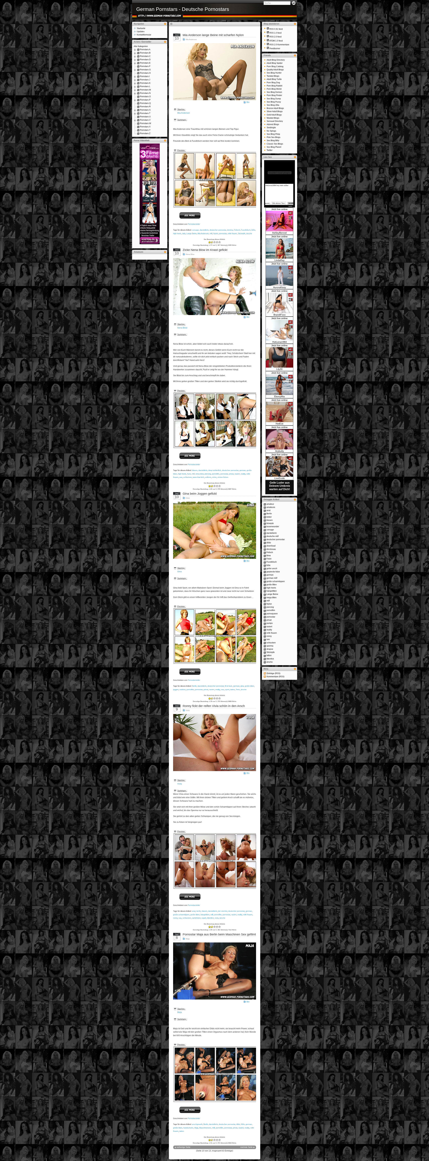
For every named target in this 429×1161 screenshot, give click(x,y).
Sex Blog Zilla (273, 105)
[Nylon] (265, 604)
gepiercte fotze (273, 572)
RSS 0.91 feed (276, 29)
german (242, 470)
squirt (204, 918)
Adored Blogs (273, 124)
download (270, 546)
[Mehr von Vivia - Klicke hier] (190, 899)
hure (189, 474)
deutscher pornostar (218, 230)
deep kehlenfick (214, 470)
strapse (269, 649)
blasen (194, 470)
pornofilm (215, 474)
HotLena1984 (279, 342)
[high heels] (265, 588)
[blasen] (265, 520)
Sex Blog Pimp (273, 134)
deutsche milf (272, 536)
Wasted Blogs (273, 118)
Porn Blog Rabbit (274, 86)
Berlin (194, 686)
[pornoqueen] (265, 613)
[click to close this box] (165, 24)
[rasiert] (265, 626)
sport (227, 690)
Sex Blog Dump (274, 99)
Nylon (215, 233)
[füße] (265, 565)
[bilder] (265, 517)
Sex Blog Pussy (274, 102)
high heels (177, 233)
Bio (248, 102)
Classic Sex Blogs (275, 144)
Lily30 (279, 369)
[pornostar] (265, 617)
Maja (188, 939)
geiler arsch (271, 568)
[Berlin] (265, 513)
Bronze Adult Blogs (275, 108)
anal (193, 911)
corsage (195, 230)
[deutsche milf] (265, 536)
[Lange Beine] (265, 594)
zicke (214, 477)
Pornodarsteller (194, 224)
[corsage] (265, 530)
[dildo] (265, 542)
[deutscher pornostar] (265, 539)
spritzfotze (196, 918)
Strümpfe (241, 233)
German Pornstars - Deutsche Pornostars (182, 9)
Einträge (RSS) (273, 673)
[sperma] (265, 646)
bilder (269, 517)
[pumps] (265, 623)
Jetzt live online (279, 209)
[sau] (265, 639)
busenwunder (272, 526)
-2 (209, 242)
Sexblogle (271, 127)
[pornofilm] (265, 610)
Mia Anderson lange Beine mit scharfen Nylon (213, 35)
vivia (217, 918)
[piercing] (265, 607)
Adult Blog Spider (275, 63)
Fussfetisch (246, 230)
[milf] (265, 601)
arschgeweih (197, 1124)
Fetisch (237, 230)
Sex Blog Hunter (274, 73)
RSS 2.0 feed (275, 37)
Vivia (188, 710)
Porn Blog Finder (274, 95)
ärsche (249, 233)
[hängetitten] (265, 591)
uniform (208, 477)
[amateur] (265, 504)
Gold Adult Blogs (274, 115)
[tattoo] (265, 655)
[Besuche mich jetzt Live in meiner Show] (279, 230)
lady (184, 233)
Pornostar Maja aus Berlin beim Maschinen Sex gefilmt (219, 934)
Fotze (268, 559)
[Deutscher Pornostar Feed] (268, 48)
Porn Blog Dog (273, 82)
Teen (238, 690)
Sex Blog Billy (273, 140)
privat (231, 474)
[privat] (265, 620)
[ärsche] (265, 662)
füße (253, 230)
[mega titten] (265, 597)
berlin (198, 911)
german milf (271, 578)
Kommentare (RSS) (275, 676)
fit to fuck (228, 686)
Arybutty (279, 451)
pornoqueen (272, 613)
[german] (265, 575)
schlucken (187, 477)
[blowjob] (265, 523)
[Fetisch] (265, 552)
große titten (249, 686)
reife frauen (232, 233)
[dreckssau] (265, 549)
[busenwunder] (265, 526)
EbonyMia (279, 396)
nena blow (200, 474)
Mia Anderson (191, 39)
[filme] (265, 555)
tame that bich (198, 477)
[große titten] (265, 584)
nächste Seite (246, 1147)
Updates (140, 31)
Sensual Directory (275, 121)
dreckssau (271, 549)
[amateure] (265, 507)
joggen (175, 690)
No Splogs (271, 131)
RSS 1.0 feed (275, 33)
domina (230, 230)
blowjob (270, 523)
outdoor (182, 690)
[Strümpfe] (265, 652)
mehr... (291, 206)
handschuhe (188, 1128)
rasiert (237, 474)
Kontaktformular (144, 35)
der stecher (222, 911)
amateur (270, 504)
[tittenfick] (265, 659)
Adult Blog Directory (276, 60)
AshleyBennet (279, 232)
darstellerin (204, 230)
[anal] (265, 510)
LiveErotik (279, 478)
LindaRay (279, 260)
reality (243, 474)
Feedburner (274, 48)
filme (268, 555)
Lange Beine (192, 233)
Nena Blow (190, 254)
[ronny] (265, 636)
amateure (270, 507)
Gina (188, 498)
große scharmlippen (181, 915)
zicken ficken (223, 477)
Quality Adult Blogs (275, 69)
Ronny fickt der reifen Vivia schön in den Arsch (214, 706)
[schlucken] (265, 643)
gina (242, 686)
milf (211, 233)
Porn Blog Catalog (275, 66)
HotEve (279, 423)
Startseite (141, 28)
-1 (210, 242)
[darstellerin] (265, 533)
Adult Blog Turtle (274, 79)
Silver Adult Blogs (275, 111)
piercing (208, 474)
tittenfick (210, 918)
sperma (269, 646)
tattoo (232, 690)
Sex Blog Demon (274, 92)
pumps (269, 623)
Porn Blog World (274, 89)
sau (180, 477)
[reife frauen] (265, 633)
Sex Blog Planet (274, 147)
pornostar (223, 233)
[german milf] (265, 578)
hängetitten (205, 915)
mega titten (271, 597)
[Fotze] (265, 559)
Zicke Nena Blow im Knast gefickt (205, 250)
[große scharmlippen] (265, 581)
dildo (238, 1124)
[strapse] (265, 649)
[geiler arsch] (265, 568)
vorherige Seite (183, 1147)
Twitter (269, 150)
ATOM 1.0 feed (276, 41)
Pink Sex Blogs (273, 137)
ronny (175, 918)
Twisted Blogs (273, 76)
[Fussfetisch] (265, 562)
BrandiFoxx (279, 314)
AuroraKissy (279, 287)
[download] (265, 546)
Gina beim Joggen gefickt (200, 493)
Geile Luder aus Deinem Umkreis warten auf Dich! (279, 485)
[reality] (265, 630)
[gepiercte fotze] (265, 572)
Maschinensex (205, 1128)
